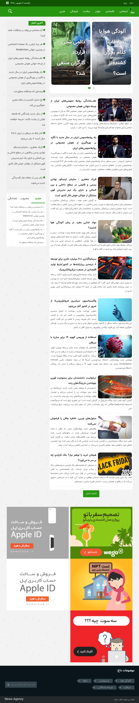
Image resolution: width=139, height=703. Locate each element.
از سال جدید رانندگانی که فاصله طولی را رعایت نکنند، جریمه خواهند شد (27, 119)
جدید (38, 198)
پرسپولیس (104, 681)
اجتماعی (123, 11)
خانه (131, 3)
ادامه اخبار (91, 493)
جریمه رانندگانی (105, 687)
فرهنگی (74, 11)
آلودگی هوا (126, 681)
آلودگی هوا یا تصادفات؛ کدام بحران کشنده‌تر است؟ (112, 52)
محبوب (24, 198)
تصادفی (12, 198)
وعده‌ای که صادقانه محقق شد (28, 92)
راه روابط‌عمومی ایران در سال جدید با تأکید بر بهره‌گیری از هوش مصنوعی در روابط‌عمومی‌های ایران (73, 142)
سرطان (127, 687)
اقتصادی (110, 11)
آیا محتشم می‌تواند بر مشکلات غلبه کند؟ (26, 207)
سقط (85, 681)
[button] (89, 88)
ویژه (125, 3)
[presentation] (54, 47)
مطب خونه (118, 699)
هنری (62, 11)
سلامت (86, 11)
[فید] (7, 3)
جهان (98, 11)
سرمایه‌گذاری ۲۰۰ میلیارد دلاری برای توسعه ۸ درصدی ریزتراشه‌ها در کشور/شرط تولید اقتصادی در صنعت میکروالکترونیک (73, 264)
